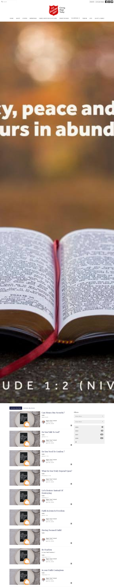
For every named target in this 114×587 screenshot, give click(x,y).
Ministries (33, 18)
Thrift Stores (64, 18)
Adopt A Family (99, 18)
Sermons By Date (16, 408)
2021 (89, 434)
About (18, 18)
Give (90, 18)
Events (25, 18)
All (76, 442)
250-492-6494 (100, 1)
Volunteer (74, 18)
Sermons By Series (29, 408)
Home (11, 18)
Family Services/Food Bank (48, 18)
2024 (89, 427)
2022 (89, 431)
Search (92, 1)
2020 (89, 438)
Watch (85, 18)
